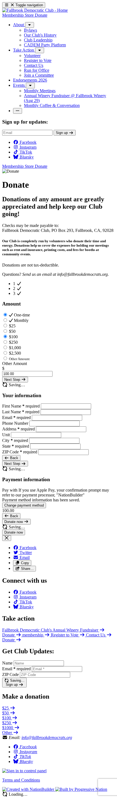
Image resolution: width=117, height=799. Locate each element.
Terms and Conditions (21, 780)
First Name (21, 406)
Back (13, 458)
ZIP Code (19, 452)
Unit (6, 434)
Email (16, 417)
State (15, 446)
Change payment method (24, 505)
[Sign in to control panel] (24, 770)
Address (18, 429)
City (15, 440)
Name (7, 663)
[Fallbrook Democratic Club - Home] (35, 10)
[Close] (6, 538)
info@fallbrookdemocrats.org (46, 737)
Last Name (20, 411)
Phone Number (15, 423)
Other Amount (14, 363)
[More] (29, 25)
